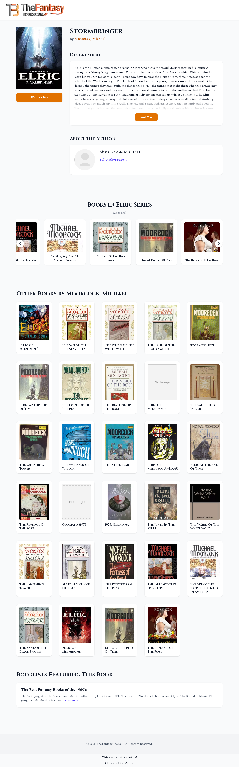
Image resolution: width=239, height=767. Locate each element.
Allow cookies (114, 763)
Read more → (74, 700)
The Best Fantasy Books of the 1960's (54, 689)
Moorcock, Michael (90, 38)
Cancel (129, 763)
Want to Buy (39, 97)
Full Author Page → (114, 159)
